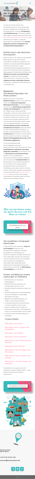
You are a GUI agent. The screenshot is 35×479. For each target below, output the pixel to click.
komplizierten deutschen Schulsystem (17, 37)
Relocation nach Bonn (14, 324)
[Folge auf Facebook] (13, 469)
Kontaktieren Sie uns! (17, 386)
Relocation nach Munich (15, 346)
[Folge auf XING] (22, 469)
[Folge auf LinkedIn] (17, 469)
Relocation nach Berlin (14, 333)
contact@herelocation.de (10, 460)
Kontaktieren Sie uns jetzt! (17, 226)
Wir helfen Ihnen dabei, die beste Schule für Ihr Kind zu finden (17, 212)
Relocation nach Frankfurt (15, 337)
